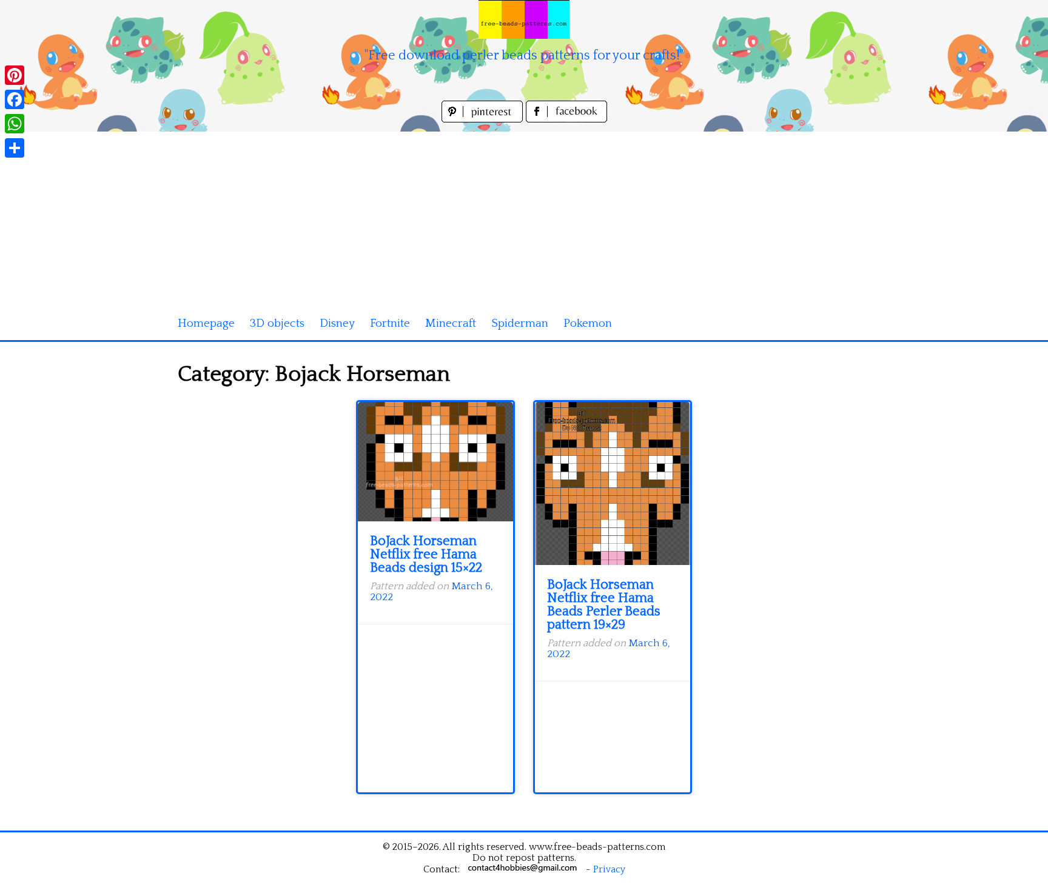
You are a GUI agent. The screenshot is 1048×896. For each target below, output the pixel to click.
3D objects (277, 323)
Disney (337, 323)
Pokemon (587, 323)
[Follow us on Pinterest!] (484, 119)
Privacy (609, 869)
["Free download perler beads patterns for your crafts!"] (524, 19)
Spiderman (519, 323)
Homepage (206, 323)
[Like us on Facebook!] (566, 119)
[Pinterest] (14, 75)
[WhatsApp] (14, 124)
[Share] (14, 148)
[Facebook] (14, 99)
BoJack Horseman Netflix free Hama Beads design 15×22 (426, 554)
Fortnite (390, 323)
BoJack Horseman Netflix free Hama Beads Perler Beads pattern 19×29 (603, 604)
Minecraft (450, 323)
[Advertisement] (524, 216)
